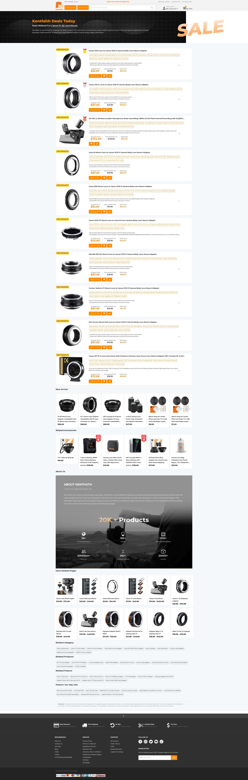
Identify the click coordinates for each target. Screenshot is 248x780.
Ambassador (87, 757)
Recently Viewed (164, 1)
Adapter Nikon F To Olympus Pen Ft (156, 633)
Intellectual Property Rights (92, 754)
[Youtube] (156, 741)
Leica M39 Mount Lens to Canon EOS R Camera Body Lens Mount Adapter (120, 186)
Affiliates (86, 760)
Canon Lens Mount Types (65, 598)
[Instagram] (145, 741)
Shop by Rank (83, 7)
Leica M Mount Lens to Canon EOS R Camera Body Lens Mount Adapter (119, 152)
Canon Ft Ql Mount (156, 598)
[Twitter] (151, 741)
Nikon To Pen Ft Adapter (181, 631)
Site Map (58, 746)
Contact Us (58, 744)
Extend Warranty (116, 749)
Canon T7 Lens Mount (133, 598)
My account (114, 741)
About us (58, 741)
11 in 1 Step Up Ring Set (66, 457)
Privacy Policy (87, 741)
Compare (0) (175, 1)
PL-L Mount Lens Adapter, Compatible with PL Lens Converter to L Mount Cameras (89, 419)
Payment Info (87, 749)
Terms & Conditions (89, 744)
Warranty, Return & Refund (92, 752)
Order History (115, 744)
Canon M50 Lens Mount (87, 598)
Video (57, 752)
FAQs (112, 746)
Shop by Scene (70, 7)
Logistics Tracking (117, 752)
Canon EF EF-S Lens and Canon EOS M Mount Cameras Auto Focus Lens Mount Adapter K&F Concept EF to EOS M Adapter (137, 356)
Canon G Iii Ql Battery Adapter (180, 600)
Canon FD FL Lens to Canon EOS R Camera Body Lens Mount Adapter (118, 85)
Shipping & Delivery (89, 746)
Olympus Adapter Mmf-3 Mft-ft (111, 633)
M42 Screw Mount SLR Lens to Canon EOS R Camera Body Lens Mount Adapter (123, 322)
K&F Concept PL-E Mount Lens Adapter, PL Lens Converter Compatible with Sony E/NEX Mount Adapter (112, 419)
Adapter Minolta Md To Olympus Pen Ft (134, 633)
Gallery (57, 754)
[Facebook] (140, 741)
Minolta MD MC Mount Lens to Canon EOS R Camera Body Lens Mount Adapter (123, 254)
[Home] (59, 5)
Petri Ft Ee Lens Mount (87, 631)
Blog (56, 749)
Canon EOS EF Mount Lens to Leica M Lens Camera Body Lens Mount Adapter (122, 220)
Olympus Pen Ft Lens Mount (63, 633)
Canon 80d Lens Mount (111, 598)
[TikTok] (161, 741)
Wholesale (86, 762)
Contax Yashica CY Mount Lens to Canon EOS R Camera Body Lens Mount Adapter (124, 288)
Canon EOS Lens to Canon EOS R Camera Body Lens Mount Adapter (118, 51)
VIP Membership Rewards (63, 757)
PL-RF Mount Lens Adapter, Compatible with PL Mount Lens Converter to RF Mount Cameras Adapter (67, 419)
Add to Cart (95, 76)
